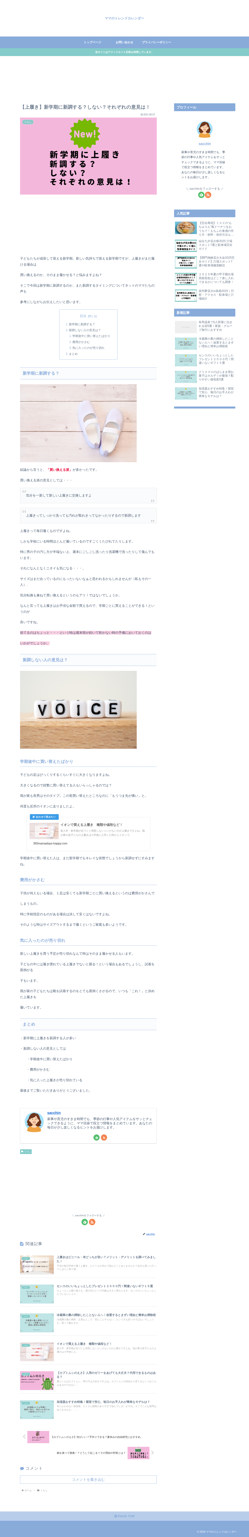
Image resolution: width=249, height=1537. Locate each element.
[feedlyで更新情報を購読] (96, 1137)
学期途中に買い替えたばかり (91, 336)
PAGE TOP (126, 1516)
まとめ (73, 353)
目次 (83, 316)
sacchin (54, 1113)
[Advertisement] (88, 225)
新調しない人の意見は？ (85, 330)
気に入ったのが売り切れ (88, 347)
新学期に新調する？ (82, 324)
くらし (27, 1151)
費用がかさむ (81, 342)
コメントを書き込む (88, 1479)
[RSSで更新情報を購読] (104, 1137)
